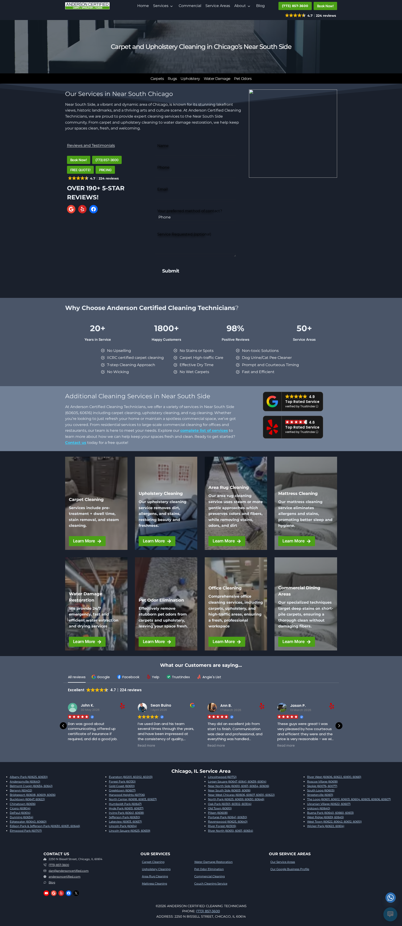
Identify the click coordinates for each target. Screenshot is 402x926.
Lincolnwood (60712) (222, 777)
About (240, 5)
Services (160, 5)
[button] (101, 677)
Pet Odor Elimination (209, 869)
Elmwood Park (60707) (26, 830)
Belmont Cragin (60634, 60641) (31, 786)
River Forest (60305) (222, 826)
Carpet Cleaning (153, 862)
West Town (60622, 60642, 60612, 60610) (334, 821)
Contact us (75, 442)
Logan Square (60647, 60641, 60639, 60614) (237, 781)
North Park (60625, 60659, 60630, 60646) (236, 799)
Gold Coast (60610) (122, 786)
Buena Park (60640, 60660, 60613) (330, 812)
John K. (87, 705)
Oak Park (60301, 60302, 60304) (229, 804)
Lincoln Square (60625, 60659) (129, 830)
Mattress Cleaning (154, 883)
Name (163, 145)
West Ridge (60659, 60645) (325, 817)
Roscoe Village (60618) (322, 781)
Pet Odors (242, 78)
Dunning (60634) (21, 817)
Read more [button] (146, 746)
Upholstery (190, 78)
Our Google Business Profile (289, 869)
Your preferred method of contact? (189, 211)
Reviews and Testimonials (91, 145)
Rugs (172, 78)
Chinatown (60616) (23, 804)
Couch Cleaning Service (210, 883)
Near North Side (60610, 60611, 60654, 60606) (238, 786)
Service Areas (217, 5)
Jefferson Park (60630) (124, 817)
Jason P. (298, 705)
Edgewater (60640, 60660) (28, 821)
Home (143, 5)
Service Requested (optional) (184, 234)
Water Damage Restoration (213, 862)
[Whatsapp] (390, 897)
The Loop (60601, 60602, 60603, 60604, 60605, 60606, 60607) (349, 799)
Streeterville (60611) (320, 795)
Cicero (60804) (20, 808)
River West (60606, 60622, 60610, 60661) (334, 777)
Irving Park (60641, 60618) (126, 812)
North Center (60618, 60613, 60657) (133, 799)
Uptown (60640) (318, 808)
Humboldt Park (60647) (125, 804)
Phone (163, 167)
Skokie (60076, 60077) (322, 786)
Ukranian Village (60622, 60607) (329, 804)
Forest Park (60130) (122, 781)
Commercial (190, 5)
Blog (260, 5)
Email (162, 189)
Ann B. (226, 705)
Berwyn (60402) (21, 790)
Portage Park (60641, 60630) (227, 817)
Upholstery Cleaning (156, 869)
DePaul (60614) (20, 812)
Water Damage (217, 78)
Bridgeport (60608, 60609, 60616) (33, 795)
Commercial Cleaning (209, 876)
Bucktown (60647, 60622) (27, 799)
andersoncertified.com (64, 876)
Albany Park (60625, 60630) (29, 777)
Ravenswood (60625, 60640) (228, 821)
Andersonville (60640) (25, 781)
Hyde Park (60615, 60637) (126, 808)
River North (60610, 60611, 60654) (230, 830)
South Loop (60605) (321, 790)
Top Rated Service (302, 401)
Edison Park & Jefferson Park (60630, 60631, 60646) (45, 826)
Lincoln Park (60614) (123, 826)
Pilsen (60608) (218, 812)
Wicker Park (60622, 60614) (325, 826)
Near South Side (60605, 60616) (229, 790)
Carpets (157, 78)
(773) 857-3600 (59, 865)
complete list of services (204, 430)
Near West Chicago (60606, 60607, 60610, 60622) (241, 795)
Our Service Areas (282, 862)
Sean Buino (161, 705)
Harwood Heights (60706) (127, 795)
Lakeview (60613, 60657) (125, 821)
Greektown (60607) (122, 790)
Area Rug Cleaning (155, 876)
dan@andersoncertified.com (69, 870)
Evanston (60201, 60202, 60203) (131, 777)
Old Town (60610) (220, 808)
